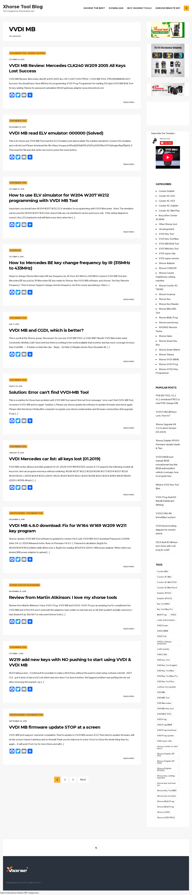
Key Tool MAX (163, 604)
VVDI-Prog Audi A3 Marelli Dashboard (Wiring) (166, 501)
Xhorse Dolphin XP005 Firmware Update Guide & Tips (168, 444)
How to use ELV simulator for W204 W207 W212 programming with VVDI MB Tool (59, 198)
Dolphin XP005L (164, 598)
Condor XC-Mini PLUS (167, 582)
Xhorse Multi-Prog (168, 317)
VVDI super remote (169, 258)
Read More (128, 102)
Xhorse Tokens (166, 354)
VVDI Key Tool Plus (165, 681)
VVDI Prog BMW (164, 725)
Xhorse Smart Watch (169, 349)
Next (83, 779)
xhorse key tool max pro (166, 784)
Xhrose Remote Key (168, 8)
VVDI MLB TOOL (164, 714)
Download (116, 8)
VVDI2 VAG (162, 654)
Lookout (37, 883)
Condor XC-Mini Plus (169, 210)
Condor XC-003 (167, 201)
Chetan (19, 893)
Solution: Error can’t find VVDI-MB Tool (48, 392)
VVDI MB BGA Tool (18, 53)
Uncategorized (17, 513)
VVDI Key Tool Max (169, 239)
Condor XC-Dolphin (168, 205)
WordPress (23, 883)
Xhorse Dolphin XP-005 (166, 754)
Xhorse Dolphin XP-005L (166, 762)
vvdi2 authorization (166, 620)
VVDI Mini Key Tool (168, 248)
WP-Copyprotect (31, 893)
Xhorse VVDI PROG (166, 817)
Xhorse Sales (165, 336)
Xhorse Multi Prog (165, 807)
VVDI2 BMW (162, 631)
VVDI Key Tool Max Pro (167, 676)
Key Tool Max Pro (165, 609)
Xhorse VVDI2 (163, 812)
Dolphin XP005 (164, 593)
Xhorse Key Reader (169, 304)
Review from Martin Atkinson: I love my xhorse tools (63, 597)
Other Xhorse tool (168, 224)
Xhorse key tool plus (166, 796)
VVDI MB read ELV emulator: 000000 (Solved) (56, 133)
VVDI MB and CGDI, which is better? (46, 330)
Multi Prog (162, 614)
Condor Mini (162, 571)
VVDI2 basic (162, 625)
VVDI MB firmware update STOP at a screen (54, 727)
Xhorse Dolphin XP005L (164, 769)
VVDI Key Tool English (167, 665)
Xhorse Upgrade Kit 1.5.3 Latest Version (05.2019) (166, 428)
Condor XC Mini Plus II (167, 587)
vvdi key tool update (166, 687)
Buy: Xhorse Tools (139, 8)
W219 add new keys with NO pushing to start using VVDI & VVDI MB (70, 662)
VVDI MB (161, 692)
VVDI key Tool (163, 660)
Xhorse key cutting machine (166, 777)
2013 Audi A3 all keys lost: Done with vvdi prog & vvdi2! (167, 546)
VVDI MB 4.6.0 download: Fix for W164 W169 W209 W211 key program (67, 528)
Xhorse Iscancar (167, 294)
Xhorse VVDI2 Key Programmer (24, 585)
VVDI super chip (167, 253)
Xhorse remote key (168, 322)
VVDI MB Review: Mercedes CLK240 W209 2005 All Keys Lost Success (67, 68)
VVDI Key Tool (166, 234)
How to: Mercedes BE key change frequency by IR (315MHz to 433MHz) (69, 265)
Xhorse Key (15, 250)
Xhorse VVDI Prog (36, 53)
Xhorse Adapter (167, 263)
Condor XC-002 (167, 196)
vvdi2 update (163, 649)
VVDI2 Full (161, 636)
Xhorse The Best (94, 8)
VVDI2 (173, 614)
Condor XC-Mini (164, 577)
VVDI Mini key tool (165, 708)
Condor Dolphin (166, 191)
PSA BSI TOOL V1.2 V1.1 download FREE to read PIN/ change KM (168, 399)
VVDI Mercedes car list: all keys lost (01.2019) (54, 458)
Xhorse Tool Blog (23, 6)
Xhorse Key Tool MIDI (166, 790)
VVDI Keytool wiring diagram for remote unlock (166, 530)
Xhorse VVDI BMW (169, 359)
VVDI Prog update (165, 735)
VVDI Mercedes (164, 703)
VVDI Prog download (166, 730)
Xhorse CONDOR (168, 268)
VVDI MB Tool (163, 697)
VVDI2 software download (164, 642)
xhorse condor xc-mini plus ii (167, 747)
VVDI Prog (162, 719)
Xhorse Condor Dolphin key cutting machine (165, 277)
